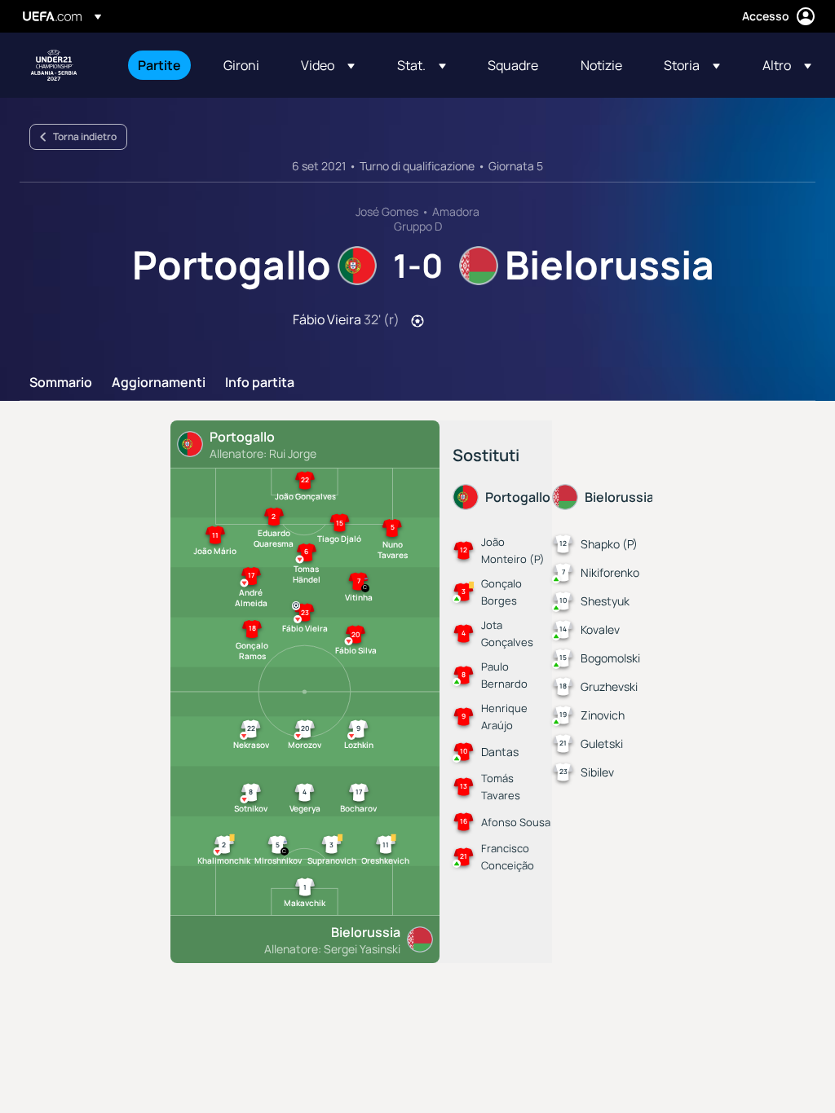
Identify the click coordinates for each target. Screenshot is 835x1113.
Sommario (60, 383)
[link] (159, 65)
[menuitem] (160, 65)
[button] (327, 65)
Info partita (259, 383)
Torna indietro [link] (85, 136)
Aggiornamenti (158, 383)
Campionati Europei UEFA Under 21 (54, 65)
